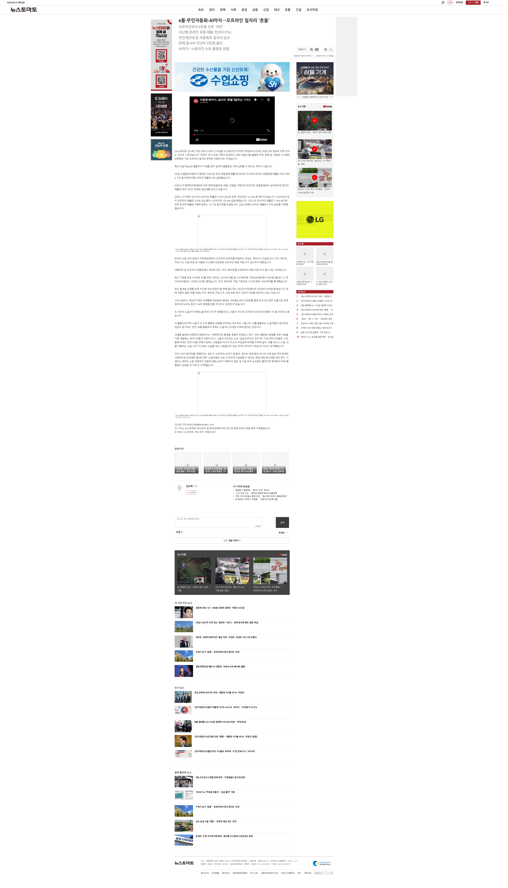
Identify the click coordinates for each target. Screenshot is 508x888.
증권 (244, 9)
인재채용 (215, 873)
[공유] (316, 49)
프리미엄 (312, 9)
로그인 (486, 2)
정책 (222, 9)
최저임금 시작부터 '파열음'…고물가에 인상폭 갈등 (256, 499)
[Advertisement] (346, 56)
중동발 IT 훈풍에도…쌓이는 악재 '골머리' (252, 490)
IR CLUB (254, 873)
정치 (212, 9)
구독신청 (307, 873)
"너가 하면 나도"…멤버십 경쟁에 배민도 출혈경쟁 (256, 493)
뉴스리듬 (302, 106)
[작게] (330, 49)
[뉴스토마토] (24, 10)
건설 (298, 9)
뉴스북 (192, 492)
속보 (201, 9)
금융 (255, 9)
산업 (266, 9)
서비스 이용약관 (287, 873)
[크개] (325, 49)
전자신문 (459, 2)
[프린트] (311, 49)
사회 (233, 9)
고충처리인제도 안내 (269, 873)
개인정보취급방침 (239, 873)
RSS (299, 873)
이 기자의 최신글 (241, 486)
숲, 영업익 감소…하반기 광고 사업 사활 (314, 132)
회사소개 (204, 873)
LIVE (450, 2)
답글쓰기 (302, 49)
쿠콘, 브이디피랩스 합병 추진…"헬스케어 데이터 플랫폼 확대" (261, 496)
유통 (288, 9)
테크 (277, 9)
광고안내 (225, 873)
